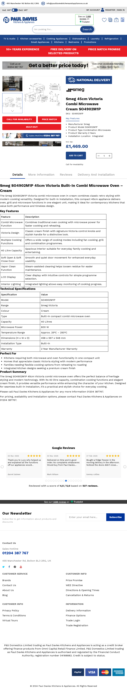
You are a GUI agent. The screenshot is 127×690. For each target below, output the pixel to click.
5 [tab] (56, 481)
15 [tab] (81, 481)
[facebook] (9, 567)
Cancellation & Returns (80, 595)
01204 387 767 (89, 3)
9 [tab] (66, 481)
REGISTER (110, 10)
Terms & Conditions (14, 615)
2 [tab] (49, 481)
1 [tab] (46, 481)
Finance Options (75, 615)
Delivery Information (78, 610)
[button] (12, 78)
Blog (5, 595)
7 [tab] (61, 481)
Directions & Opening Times (82, 590)
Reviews (66, 174)
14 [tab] (78, 481)
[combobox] (63, 29)
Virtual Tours (10, 620)
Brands (6, 580)
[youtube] (21, 567)
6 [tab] (58, 481)
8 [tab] (63, 481)
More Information (41, 174)
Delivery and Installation (96, 174)
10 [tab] (68, 481)
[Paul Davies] (20, 20)
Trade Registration (77, 625)
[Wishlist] (104, 20)
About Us (8, 590)
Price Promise (74, 580)
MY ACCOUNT (93, 10)
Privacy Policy (10, 610)
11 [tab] (71, 481)
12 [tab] (73, 481)
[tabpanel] (24, 464)
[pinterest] (15, 567)
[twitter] (3, 567)
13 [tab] (76, 481)
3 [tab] (51, 481)
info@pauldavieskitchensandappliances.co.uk (38, 3)
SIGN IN (121, 10)
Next (124, 466)
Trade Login (73, 620)
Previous (2, 466)
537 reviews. (90, 485)
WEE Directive (74, 585)
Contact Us (9, 585)
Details (17, 174)
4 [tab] (54, 481)
